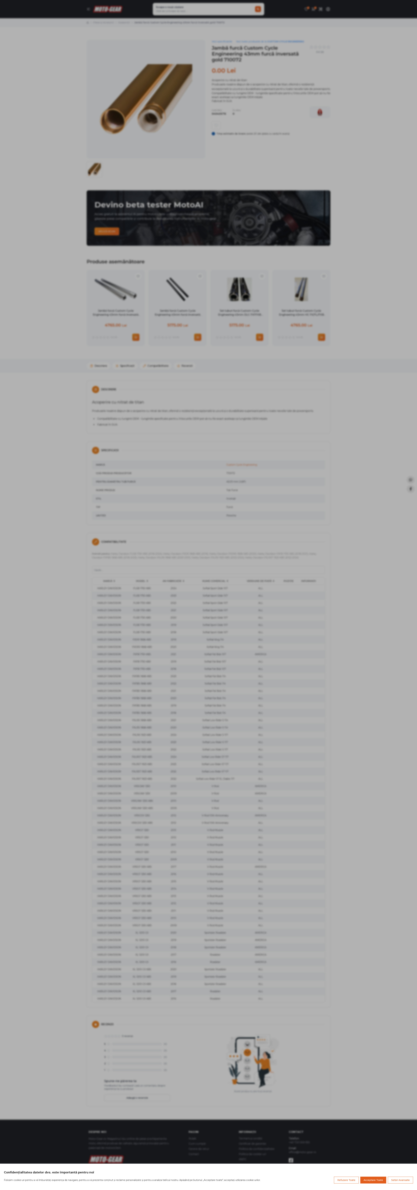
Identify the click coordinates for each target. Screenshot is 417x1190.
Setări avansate (400, 1180)
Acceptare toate (373, 1180)
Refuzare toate (346, 1180)
